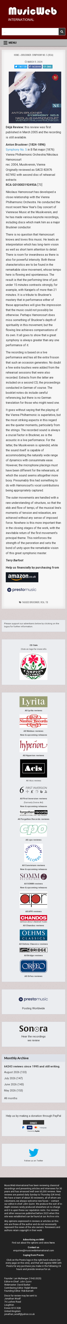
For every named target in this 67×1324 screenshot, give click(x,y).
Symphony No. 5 (16, 149)
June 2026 (10, 1084)
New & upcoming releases (33, 735)
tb (46, 602)
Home (16, 54)
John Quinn (26, 1281)
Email (49, 66)
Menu (13, 42)
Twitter (22, 66)
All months (10, 1098)
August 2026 (12, 1072)
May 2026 (10, 1090)
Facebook (36, 66)
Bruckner (34, 602)
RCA (42, 602)
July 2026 (10, 1078)
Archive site (53, 1216)
